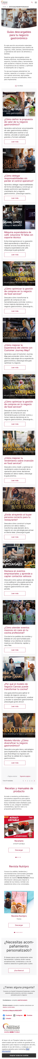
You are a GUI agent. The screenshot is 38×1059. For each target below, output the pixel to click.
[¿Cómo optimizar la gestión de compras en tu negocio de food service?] (19, 273)
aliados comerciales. (9, 1007)
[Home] (4, 2)
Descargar (19, 850)
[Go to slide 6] (21, 932)
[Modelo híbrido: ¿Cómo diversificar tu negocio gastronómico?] (19, 725)
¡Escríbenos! (19, 970)
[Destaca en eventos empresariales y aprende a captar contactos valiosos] (19, 556)
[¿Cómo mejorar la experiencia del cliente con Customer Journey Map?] (19, 330)
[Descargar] (19, 827)
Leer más (14, 142)
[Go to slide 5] (20, 932)
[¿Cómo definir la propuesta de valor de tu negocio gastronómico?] (19, 104)
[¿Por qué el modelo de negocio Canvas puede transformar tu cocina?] (19, 669)
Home (4, 6)
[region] (19, 1047)
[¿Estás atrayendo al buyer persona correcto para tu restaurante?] (19, 499)
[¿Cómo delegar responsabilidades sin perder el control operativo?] (19, 160)
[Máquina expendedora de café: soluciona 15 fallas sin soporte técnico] (19, 217)
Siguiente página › (25, 776)
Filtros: (20, 85)
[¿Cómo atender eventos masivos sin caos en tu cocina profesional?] (19, 612)
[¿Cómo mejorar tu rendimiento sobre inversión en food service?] (19, 443)
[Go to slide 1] (15, 857)
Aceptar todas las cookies (19, 1055)
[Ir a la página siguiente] (34, 780)
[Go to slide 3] (18, 857)
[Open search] (32, 2)
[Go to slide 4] (20, 857)
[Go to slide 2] (17, 857)
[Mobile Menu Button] (36, 2)
